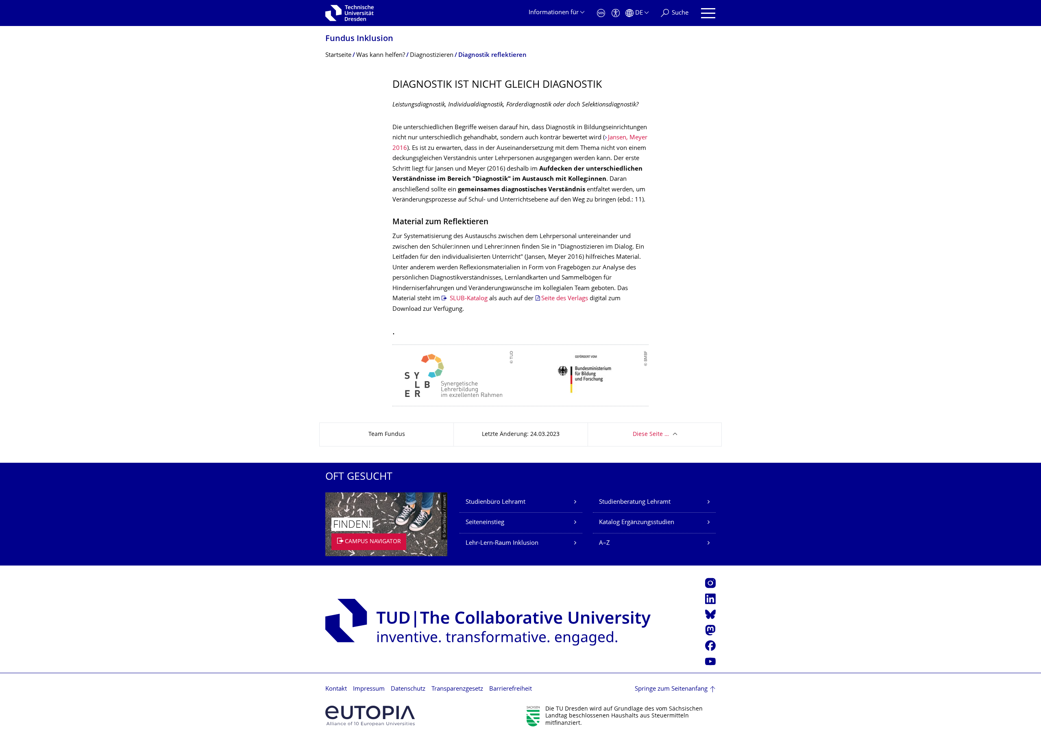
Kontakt (336, 689)
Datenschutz (408, 689)
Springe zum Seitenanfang (671, 689)
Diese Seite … (651, 434)
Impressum (369, 689)
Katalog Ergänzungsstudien (636, 523)
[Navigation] (708, 13)
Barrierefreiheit (510, 689)
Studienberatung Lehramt (635, 502)
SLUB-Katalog (468, 299)
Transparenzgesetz (457, 689)
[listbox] (520, 375)
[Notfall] (601, 13)
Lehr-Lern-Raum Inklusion (502, 543)
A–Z (604, 543)
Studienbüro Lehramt (495, 502)
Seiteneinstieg (485, 523)
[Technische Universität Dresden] (349, 13)
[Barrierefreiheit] (615, 13)
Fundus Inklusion (359, 39)
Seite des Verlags (564, 299)
